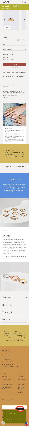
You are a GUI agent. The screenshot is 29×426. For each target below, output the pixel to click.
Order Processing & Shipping (7, 388)
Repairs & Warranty (7, 382)
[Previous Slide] (4, 20)
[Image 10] (21, 27)
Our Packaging (22, 384)
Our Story (20, 376)
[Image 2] (14, 27)
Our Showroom (22, 379)
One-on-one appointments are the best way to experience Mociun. (11, 7)
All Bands (5, 34)
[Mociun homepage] (7, 2)
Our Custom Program (21, 388)
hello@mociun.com (8, 361)
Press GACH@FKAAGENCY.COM (11, 366)
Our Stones (21, 382)
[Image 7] (18, 27)
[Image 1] (13, 27)
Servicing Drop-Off (8, 364)
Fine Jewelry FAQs (20, 76)
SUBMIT (14, 407)
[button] (22, 2)
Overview (7, 235)
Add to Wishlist (14, 67)
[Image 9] (20, 27)
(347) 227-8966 (7, 359)
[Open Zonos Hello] (26, 423)
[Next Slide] (24, 20)
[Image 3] (15, 27)
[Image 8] (19, 27)
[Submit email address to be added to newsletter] (23, 415)
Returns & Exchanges (7, 384)
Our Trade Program (21, 392)
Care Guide (4, 376)
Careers (4, 391)
